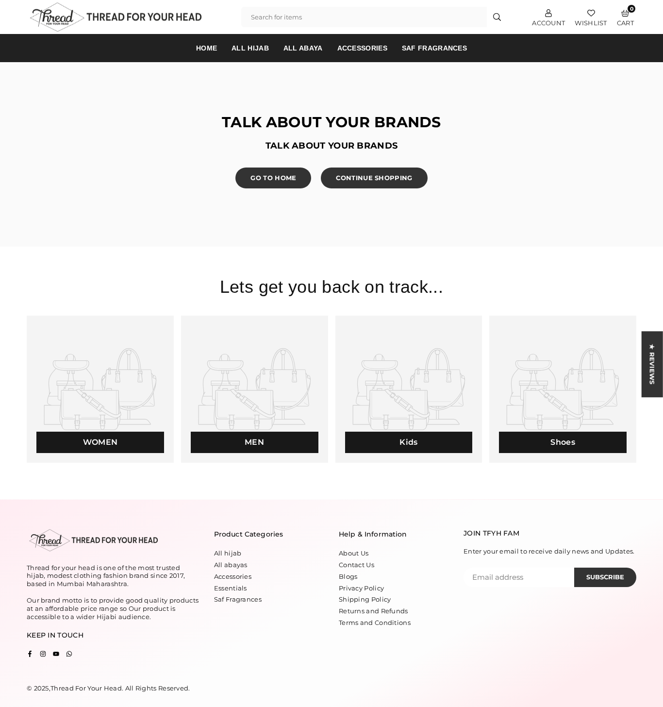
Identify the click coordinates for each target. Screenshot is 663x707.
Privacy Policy (361, 588)
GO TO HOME (273, 178)
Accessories (362, 48)
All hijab (228, 553)
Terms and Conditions (375, 622)
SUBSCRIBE (605, 577)
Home (206, 48)
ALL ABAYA (303, 48)
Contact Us (356, 565)
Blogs (348, 576)
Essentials (230, 588)
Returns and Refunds (373, 611)
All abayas (231, 565)
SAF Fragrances (434, 48)
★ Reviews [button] (652, 364)
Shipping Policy (365, 599)
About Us (353, 553)
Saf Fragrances (238, 599)
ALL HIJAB (250, 48)
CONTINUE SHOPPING (374, 178)
